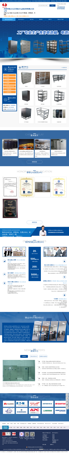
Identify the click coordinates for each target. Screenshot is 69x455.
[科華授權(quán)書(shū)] (10, 208)
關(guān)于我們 (61, 19)
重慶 (18, 427)
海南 (34, 427)
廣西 (28, 427)
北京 (14, 427)
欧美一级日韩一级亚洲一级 (46, 451)
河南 (38, 427)
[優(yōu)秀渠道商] (42, 187)
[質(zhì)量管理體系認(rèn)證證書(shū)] (26, 187)
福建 (21, 427)
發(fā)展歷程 (45, 436)
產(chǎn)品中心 (21, 19)
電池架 (7, 78)
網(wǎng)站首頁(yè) (9, 19)
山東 (54, 427)
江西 (51, 427)
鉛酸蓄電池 (8, 92)
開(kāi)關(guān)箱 (10, 86)
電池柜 (7, 75)
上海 (58, 427)
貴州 (31, 427)
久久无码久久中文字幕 (63, 451)
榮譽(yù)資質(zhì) (46, 437)
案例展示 (41, 19)
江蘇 (48, 427)
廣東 (24, 427)
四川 (64, 427)
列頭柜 (7, 83)
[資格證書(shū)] (10, 187)
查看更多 (34, 162)
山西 (61, 427)
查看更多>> (34, 417)
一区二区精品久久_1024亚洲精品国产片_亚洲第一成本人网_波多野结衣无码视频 (13, 451)
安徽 (11, 427)
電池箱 (7, 80)
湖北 (41, 427)
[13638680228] (67, 398)
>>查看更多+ (64, 67)
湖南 (44, 427)
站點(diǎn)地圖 (63, 449)
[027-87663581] (67, 401)
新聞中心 (50, 19)
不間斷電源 (8, 89)
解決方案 (31, 19)
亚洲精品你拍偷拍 (30, 451)
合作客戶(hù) (45, 438)
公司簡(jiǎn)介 (45, 434)
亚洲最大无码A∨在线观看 (55, 451)
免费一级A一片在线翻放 (38, 451)
